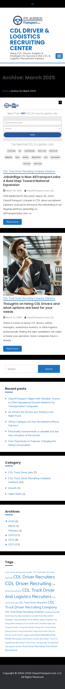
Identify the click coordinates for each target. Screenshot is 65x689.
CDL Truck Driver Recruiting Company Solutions (29, 171)
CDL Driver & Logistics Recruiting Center (29, 39)
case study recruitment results (18, 572)
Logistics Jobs (29, 635)
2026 (11, 521)
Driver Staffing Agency (36, 620)
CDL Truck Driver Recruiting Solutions (24, 611)
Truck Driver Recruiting (33, 646)
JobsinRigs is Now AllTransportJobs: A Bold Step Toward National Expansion (32, 181)
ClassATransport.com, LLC (40, 190)
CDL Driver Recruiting (28, 583)
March (11, 525)
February (13, 530)
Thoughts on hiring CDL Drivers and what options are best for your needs (31, 307)
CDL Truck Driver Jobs (20, 472)
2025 (11, 535)
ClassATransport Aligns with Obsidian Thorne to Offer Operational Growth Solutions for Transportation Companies (34, 402)
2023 (11, 544)
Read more (14, 222)
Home (5, 91)
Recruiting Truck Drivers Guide (25, 639)
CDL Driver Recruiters (34, 577)
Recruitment (44, 639)
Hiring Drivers (11, 631)
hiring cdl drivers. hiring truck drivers (19, 627)
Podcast (38, 635)
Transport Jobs (41, 643)
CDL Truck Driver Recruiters (33, 602)
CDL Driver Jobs (39, 572)
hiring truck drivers (40, 631)
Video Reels (15, 493)
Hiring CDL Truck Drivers (45, 627)
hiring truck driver (25, 631)
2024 (11, 539)
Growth (12, 488)
